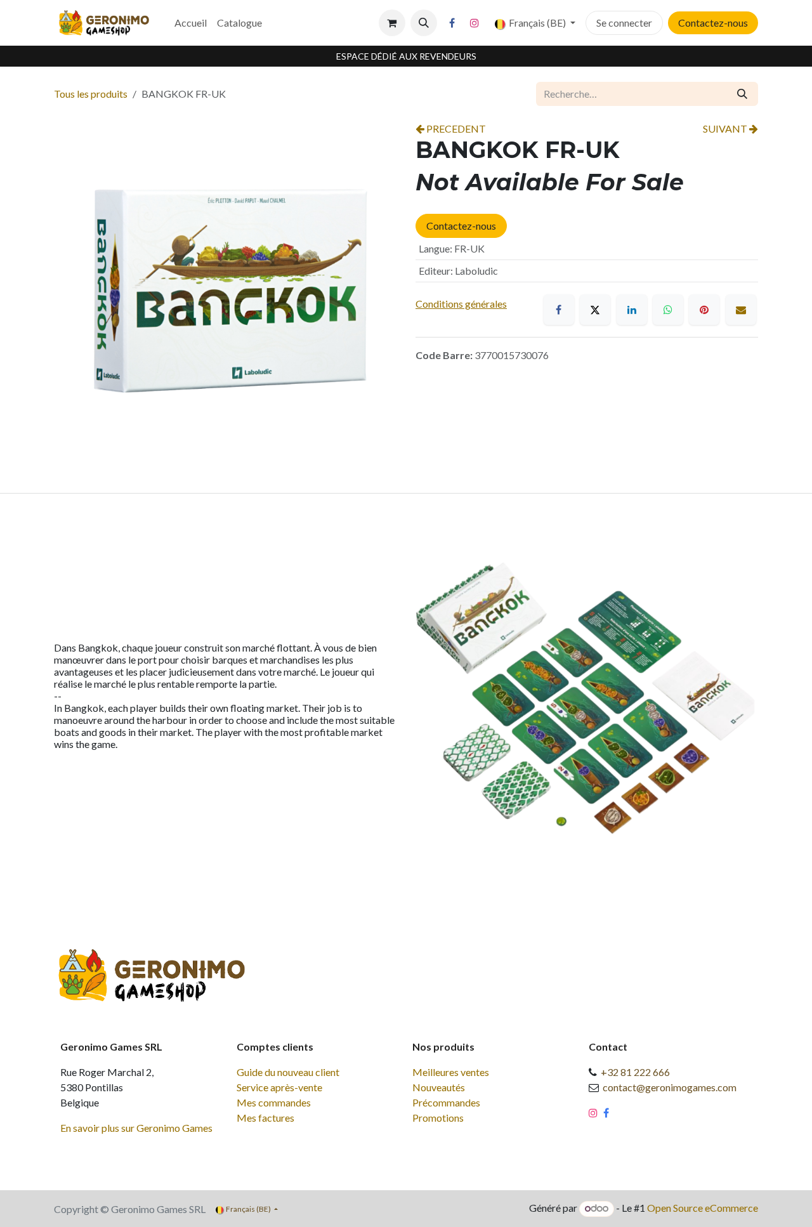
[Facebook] (452, 23)
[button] (423, 23)
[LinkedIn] (632, 309)
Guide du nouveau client (288, 1072)
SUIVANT (726, 128)
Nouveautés (438, 1087)
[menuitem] (190, 23)
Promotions (438, 1118)
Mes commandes (274, 1102)
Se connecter (624, 22)
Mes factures (265, 1118)
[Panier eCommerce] (392, 23)
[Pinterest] (704, 309)
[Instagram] (474, 23)
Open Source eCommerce (702, 1208)
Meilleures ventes (450, 1072)
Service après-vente (279, 1087)
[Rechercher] (742, 94)
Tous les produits (91, 94)
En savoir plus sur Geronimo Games (136, 1128)
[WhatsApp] (668, 309)
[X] (595, 309)
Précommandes (446, 1102)
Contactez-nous (713, 22)
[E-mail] (741, 309)
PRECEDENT (455, 128)
